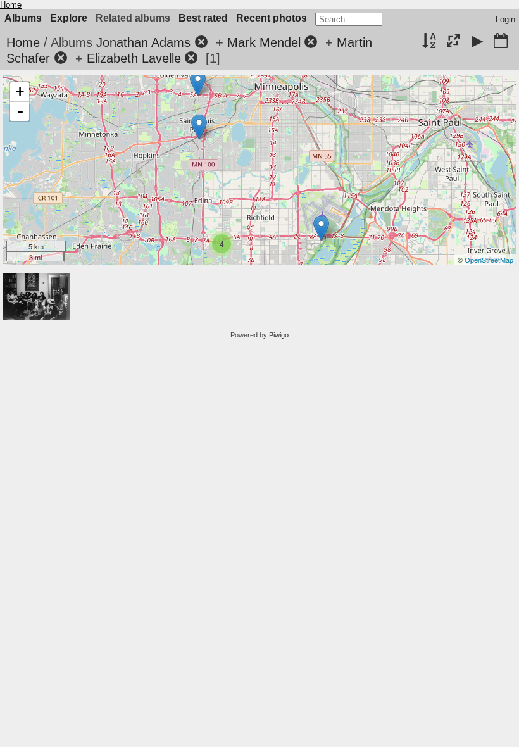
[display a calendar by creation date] (500, 42)
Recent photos (271, 18)
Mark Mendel (264, 42)
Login (505, 19)
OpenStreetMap (489, 259)
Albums (23, 18)
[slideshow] (477, 42)
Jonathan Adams (143, 42)
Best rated (203, 18)
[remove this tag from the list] (201, 42)
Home (11, 4)
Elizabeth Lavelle (134, 58)
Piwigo (279, 335)
